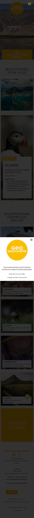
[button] (31, 239)
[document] (17, 259)
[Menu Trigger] (29, 4)
